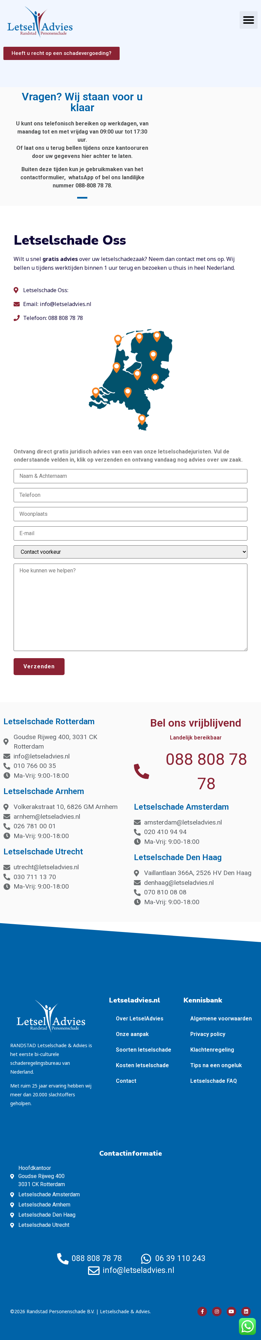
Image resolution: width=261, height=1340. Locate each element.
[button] (249, 20)
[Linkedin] (246, 1311)
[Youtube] (231, 1311)
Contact (126, 1081)
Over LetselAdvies (139, 1018)
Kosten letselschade (142, 1065)
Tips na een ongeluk (216, 1065)
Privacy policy (207, 1034)
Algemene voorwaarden (221, 1018)
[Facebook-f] (202, 1311)
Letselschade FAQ (213, 1081)
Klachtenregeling (212, 1050)
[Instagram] (217, 1311)
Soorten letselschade (143, 1050)
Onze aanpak (132, 1034)
